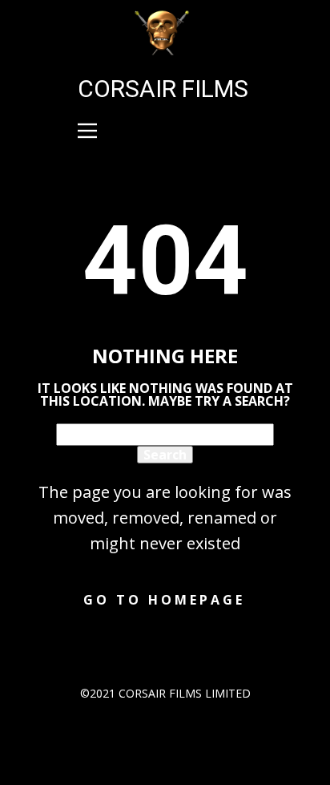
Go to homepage (164, 600)
